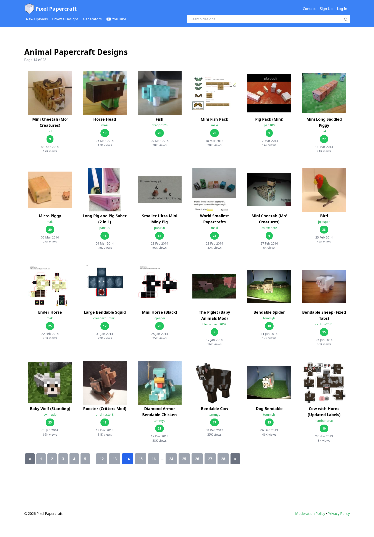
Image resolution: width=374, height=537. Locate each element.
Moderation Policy (310, 513)
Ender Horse (50, 312)
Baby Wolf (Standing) (50, 408)
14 (128, 458)
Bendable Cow (214, 408)
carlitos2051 (324, 324)
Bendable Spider (269, 312)
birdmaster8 (105, 414)
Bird (324, 215)
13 (115, 458)
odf (50, 131)
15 (141, 458)
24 (171, 458)
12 (102, 458)
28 (223, 458)
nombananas (324, 421)
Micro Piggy (50, 215)
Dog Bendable (269, 408)
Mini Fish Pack (214, 119)
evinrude (50, 414)
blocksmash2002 (214, 324)
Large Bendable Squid (105, 312)
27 (210, 458)
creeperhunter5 (104, 318)
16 (154, 458)
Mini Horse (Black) (159, 312)
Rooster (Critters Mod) (104, 408)
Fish (159, 119)
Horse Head (104, 119)
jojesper (324, 222)
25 (184, 458)
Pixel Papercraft (56, 8)
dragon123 (160, 125)
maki (104, 125)
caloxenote (269, 228)
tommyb (269, 318)
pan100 (269, 125)
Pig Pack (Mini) (269, 119)
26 (197, 458)
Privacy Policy (339, 513)
